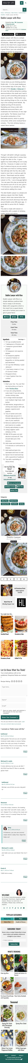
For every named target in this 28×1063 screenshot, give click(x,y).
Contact (13, 1055)
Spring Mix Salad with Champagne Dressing (7, 1025)
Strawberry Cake (19, 634)
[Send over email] (24, 579)
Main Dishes (15, 12)
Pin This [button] (20, 486)
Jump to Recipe (8, 34)
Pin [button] (22, 317)
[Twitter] (21, 908)
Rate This (15, 490)
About (6, 1055)
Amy (12, 22)
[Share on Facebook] (4, 579)
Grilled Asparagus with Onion (21, 1049)
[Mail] (4, 908)
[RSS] (18, 908)
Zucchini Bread (5, 634)
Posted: (7, 26)
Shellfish (3, 14)
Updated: (8, 27)
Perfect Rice (13, 388)
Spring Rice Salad (21, 1023)
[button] (25, 3)
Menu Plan (7, 922)
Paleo (20, 919)
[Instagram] (9, 908)
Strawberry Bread (5, 658)
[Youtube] (23, 908)
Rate (14, 317)
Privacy (21, 1055)
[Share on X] (11, 579)
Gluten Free (13, 500)
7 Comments (19, 22)
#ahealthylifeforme (9, 479)
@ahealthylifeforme (10, 475)
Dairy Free (5, 500)
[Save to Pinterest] (17, 579)
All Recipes (7, 12)
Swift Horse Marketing (14, 1059)
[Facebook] (7, 908)
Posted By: (8, 22)
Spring (22, 504)
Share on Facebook (14, 483)
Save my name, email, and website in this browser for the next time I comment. (14, 712)
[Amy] (3, 26)
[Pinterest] (12, 908)
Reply (25, 751)
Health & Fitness (21, 922)
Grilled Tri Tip (18, 658)
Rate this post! (10, 24)
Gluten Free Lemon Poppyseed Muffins (7, 1049)
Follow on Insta (10, 486)
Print (7, 317)
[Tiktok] (15, 908)
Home (2, 12)
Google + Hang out (17, 89)
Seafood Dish (22, 12)
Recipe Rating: (5, 681)
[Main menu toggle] (21, 3)
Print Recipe (21, 34)
